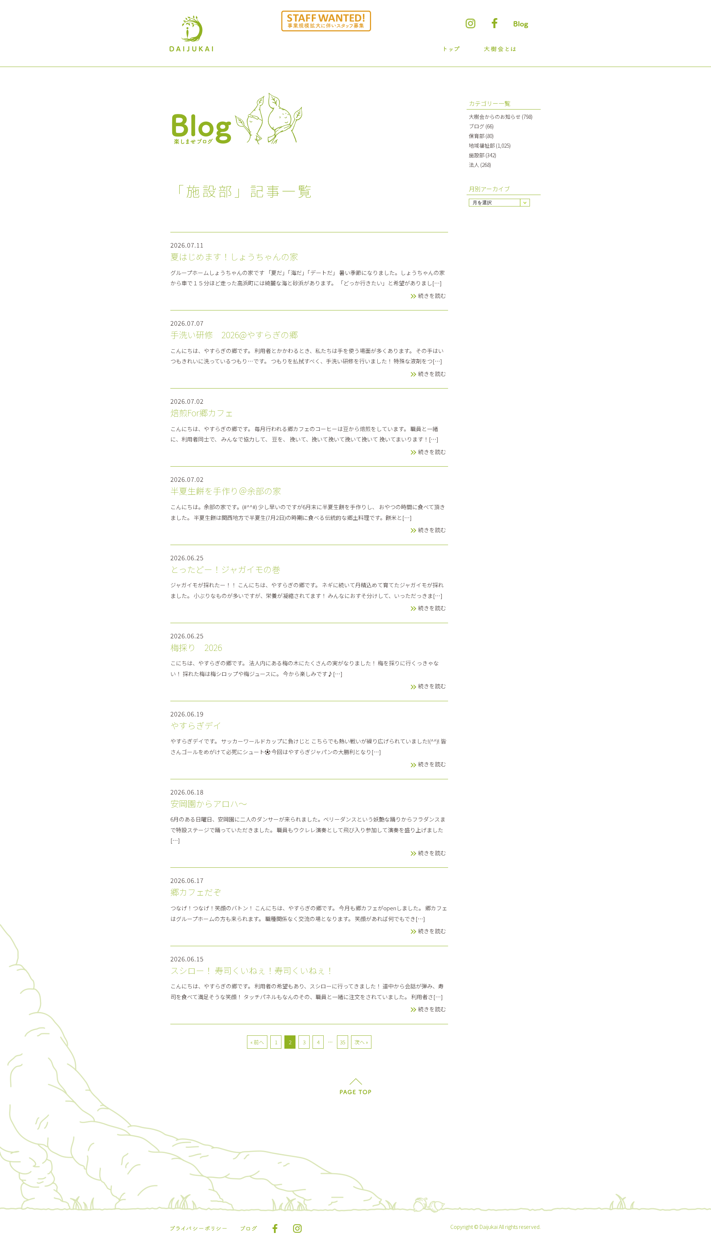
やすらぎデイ (195, 725)
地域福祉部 (482, 145)
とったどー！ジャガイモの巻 (225, 569)
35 (342, 1042)
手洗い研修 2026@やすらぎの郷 (234, 335)
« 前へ (257, 1042)
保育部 (476, 136)
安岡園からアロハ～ (208, 804)
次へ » (361, 1042)
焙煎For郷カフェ (201, 413)
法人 (474, 164)
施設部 (476, 155)
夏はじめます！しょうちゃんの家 (234, 257)
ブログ (476, 126)
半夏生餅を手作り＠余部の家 (225, 491)
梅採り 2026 (196, 647)
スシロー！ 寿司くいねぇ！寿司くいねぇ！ (252, 970)
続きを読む (432, 295)
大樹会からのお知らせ (495, 116)
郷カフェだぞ (195, 892)
